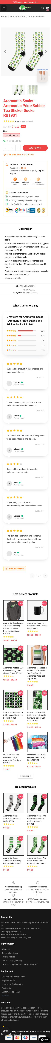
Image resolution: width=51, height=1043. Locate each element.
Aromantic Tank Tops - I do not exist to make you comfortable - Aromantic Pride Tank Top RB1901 (37, 673)
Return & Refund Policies (12, 984)
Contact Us (6, 988)
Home (4, 16)
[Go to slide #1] (18, 90)
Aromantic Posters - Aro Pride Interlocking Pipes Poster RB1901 (13, 715)
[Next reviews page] (45, 575)
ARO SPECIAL (29, 290)
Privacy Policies (8, 957)
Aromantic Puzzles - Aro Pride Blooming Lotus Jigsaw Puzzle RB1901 (13, 670)
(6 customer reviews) (24, 121)
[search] (42, 8)
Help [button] (46, 1040)
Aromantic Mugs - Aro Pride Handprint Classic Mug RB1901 (37, 625)
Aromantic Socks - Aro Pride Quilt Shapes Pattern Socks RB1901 (36, 860)
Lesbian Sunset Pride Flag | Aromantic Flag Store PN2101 (36, 757)
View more (25, 776)
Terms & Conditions (10, 953)
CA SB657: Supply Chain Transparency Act (19, 964)
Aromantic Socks (37, 16)
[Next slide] (46, 51)
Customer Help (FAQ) (11, 992)
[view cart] (47, 8)
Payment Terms (8, 980)
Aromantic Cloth (17, 16)
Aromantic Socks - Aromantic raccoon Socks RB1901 (11, 818)
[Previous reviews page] (32, 575)
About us (6, 949)
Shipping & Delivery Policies (13, 977)
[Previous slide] (5, 51)
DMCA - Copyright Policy (12, 961)
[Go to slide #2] (32, 90)
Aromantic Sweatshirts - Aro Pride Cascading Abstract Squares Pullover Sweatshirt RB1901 (13, 628)
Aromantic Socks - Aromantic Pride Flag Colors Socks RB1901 (12, 860)
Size (5, 131)
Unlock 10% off (5, 1031)
